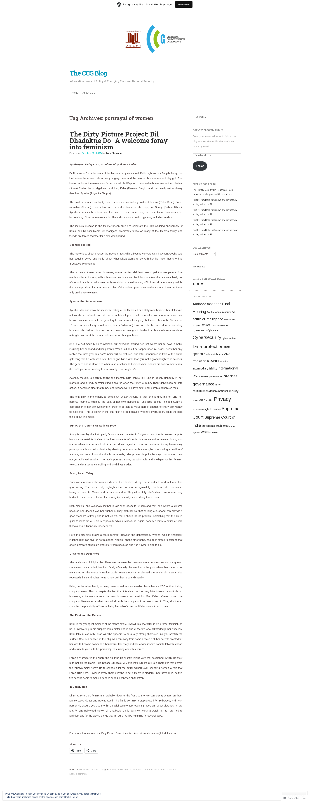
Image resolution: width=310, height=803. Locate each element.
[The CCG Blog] (155, 38)
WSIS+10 (214, 432)
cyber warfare (229, 338)
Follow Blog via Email (208, 130)
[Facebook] (194, 283)
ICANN (213, 361)
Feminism (152, 769)
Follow (200, 165)
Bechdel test (229, 320)
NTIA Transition (206, 400)
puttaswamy (198, 409)
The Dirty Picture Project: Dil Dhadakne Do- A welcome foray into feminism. (118, 140)
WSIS (205, 432)
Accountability (223, 312)
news (195, 400)
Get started (184, 4)
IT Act (218, 384)
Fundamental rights (213, 354)
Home (75, 92)
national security (228, 391)
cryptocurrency (200, 330)
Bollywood (123, 769)
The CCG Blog (88, 73)
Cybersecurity (207, 337)
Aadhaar (199, 304)
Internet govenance (210, 376)
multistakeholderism (205, 391)
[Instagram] (202, 283)
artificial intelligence (208, 319)
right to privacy (213, 409)
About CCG (89, 92)
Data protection (208, 346)
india (225, 361)
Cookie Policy (71, 797)
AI (233, 312)
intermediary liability (205, 368)
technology (223, 425)
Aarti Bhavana (114, 153)
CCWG (206, 325)
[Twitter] (198, 283)
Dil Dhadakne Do (137, 769)
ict (221, 361)
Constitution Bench (220, 325)
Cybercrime (213, 330)
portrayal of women (167, 769)
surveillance (208, 425)
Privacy (222, 399)
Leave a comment (78, 774)
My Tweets (199, 266)
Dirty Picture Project (88, 769)
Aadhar (112, 769)
